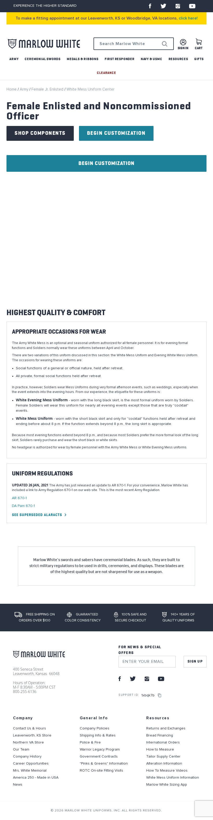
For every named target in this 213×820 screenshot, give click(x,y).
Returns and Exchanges (165, 728)
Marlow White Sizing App (166, 784)
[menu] (106, 66)
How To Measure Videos (167, 770)
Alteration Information (164, 763)
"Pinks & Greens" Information (104, 763)
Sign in (183, 48)
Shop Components (40, 133)
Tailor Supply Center (163, 756)
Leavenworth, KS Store (32, 735)
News (17, 784)
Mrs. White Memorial (29, 770)
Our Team (21, 749)
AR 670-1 (19, 498)
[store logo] (44, 44)
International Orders (163, 742)
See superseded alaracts (37, 515)
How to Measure (160, 749)
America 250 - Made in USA (35, 777)
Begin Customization (116, 133)
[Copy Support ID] (160, 695)
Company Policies (94, 728)
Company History (27, 756)
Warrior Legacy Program (100, 749)
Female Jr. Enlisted (47, 89)
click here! (188, 18)
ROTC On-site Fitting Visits (101, 770)
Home (12, 89)
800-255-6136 (24, 691)
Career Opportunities (31, 763)
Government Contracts (99, 756)
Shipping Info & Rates (98, 735)
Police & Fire (90, 742)
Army (24, 89)
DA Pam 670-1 (23, 506)
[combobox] (134, 43)
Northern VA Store (28, 742)
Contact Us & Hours (29, 728)
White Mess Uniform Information (172, 777)
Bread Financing (159, 735)
